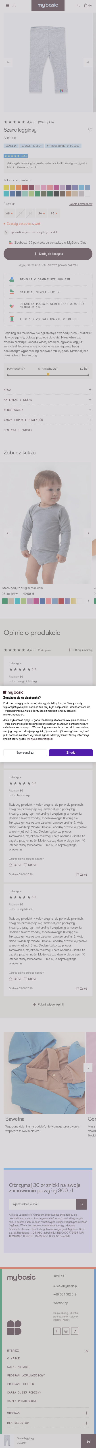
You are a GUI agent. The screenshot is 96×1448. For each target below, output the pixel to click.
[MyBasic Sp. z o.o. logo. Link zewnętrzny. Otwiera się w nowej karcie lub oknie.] (13, 693)
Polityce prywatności (40, 739)
